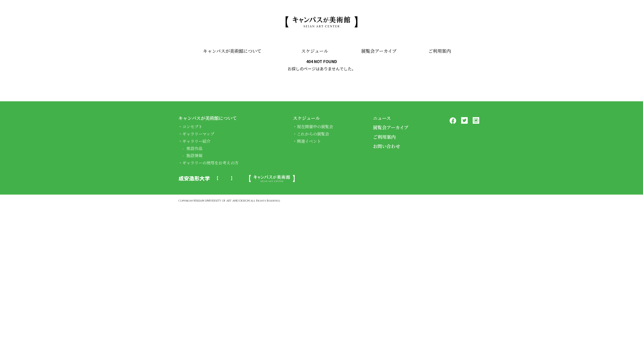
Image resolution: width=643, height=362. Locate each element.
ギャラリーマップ (198, 134)
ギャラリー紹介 (196, 141)
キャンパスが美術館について (232, 51)
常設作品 (194, 148)
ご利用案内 (439, 51)
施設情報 (194, 155)
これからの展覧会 (313, 134)
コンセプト (192, 126)
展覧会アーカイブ (379, 51)
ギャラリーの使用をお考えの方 (210, 163)
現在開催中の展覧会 (315, 126)
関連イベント (309, 141)
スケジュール (314, 51)
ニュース (382, 118)
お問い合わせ (386, 146)
